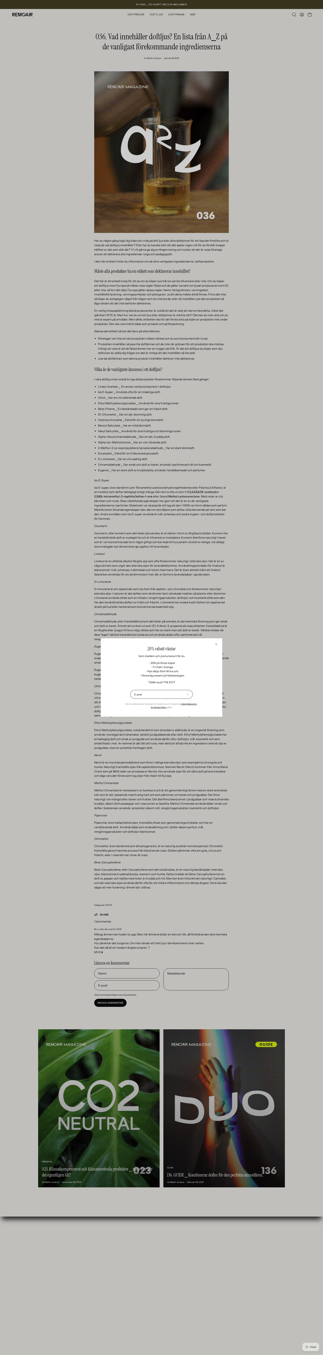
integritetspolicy (189, 704)
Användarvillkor (159, 707)
